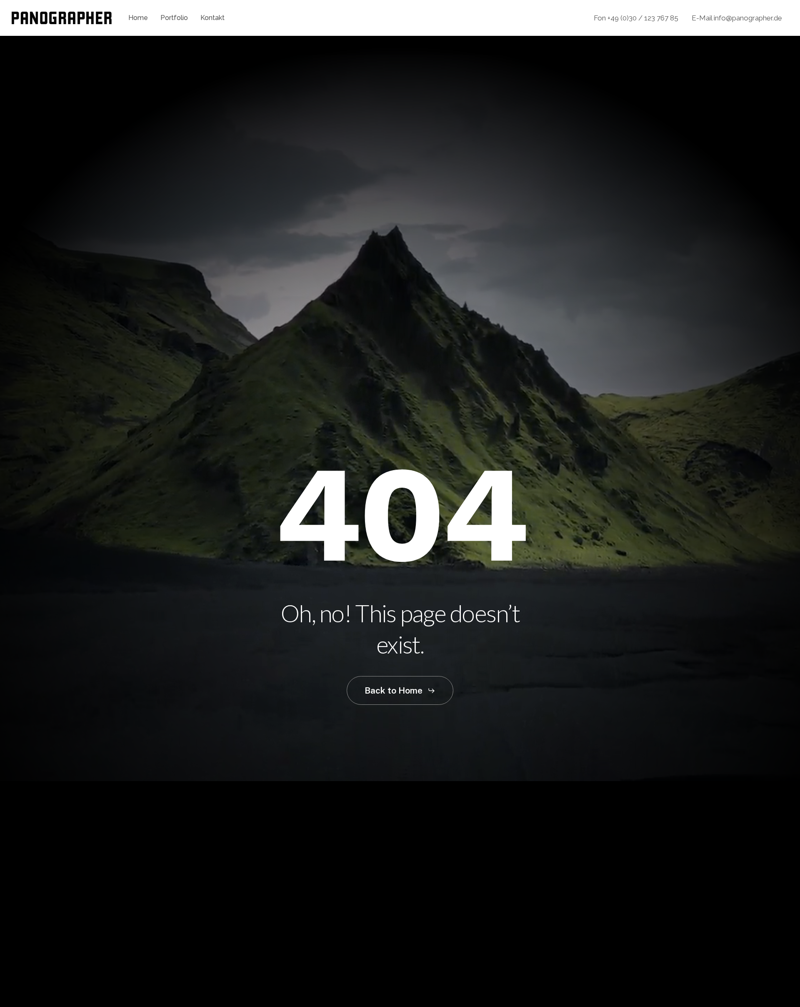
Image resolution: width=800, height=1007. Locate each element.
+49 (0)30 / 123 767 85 (643, 18)
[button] (400, 690)
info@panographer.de (748, 18)
